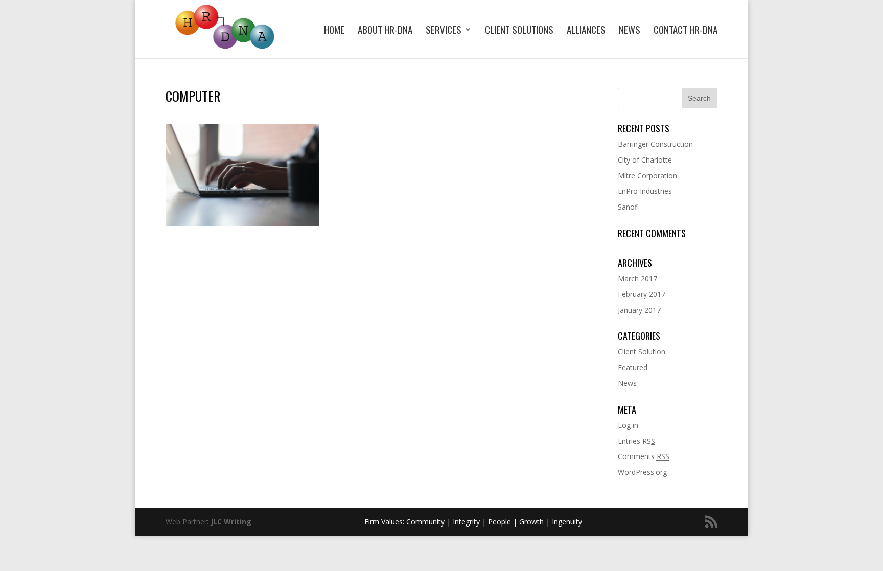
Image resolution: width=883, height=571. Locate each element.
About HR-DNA (385, 31)
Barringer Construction (655, 144)
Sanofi (628, 207)
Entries (636, 441)
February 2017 (641, 294)
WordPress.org (642, 472)
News (629, 31)
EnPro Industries (645, 191)
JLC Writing (231, 522)
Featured (632, 367)
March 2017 (637, 278)
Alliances (586, 31)
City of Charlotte (645, 160)
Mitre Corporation (647, 175)
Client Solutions (519, 31)
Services (443, 31)
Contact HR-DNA (685, 31)
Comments (643, 456)
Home (334, 31)
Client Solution (641, 351)
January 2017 (639, 310)
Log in (628, 425)
